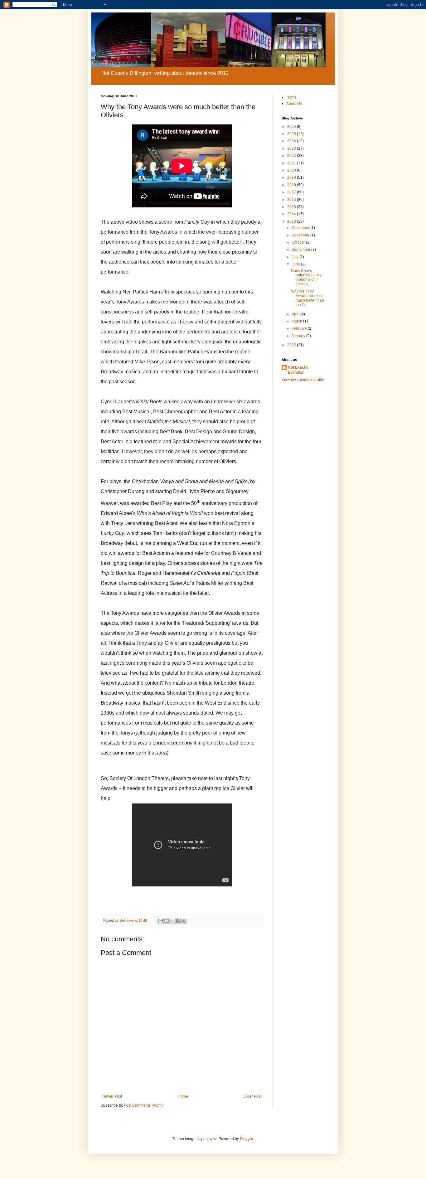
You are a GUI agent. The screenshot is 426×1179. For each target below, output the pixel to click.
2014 (292, 214)
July (295, 257)
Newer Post (112, 1096)
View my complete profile (303, 379)
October (299, 242)
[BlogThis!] (166, 921)
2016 (292, 199)
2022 (292, 155)
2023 (292, 148)
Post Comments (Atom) (143, 1105)
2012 (292, 345)
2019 (292, 177)
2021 (292, 163)
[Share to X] (172, 921)
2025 (292, 134)
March (297, 321)
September (301, 249)
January (299, 336)
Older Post (252, 1096)
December (301, 228)
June (296, 264)
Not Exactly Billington (298, 370)
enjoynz (210, 1139)
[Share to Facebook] (178, 921)
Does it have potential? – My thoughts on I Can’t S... (306, 277)
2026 (292, 126)
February (300, 328)
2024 (292, 141)
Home (183, 1096)
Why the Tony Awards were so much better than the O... (307, 298)
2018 (292, 185)
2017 (292, 192)
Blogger (246, 1139)
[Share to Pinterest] (184, 921)
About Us (294, 103)
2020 (292, 170)
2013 (292, 221)
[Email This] (160, 921)
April (296, 314)
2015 (292, 207)
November (301, 235)
